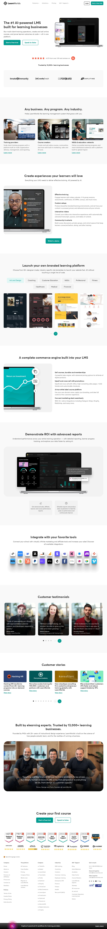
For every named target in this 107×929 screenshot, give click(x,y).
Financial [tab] (67, 287)
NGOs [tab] (67, 280)
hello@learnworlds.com (96, 872)
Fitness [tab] (95, 280)
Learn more (8, 153)
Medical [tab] (54, 287)
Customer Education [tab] (50, 280)
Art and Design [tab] (15, 280)
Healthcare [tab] (40, 287)
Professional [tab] (80, 280)
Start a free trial (97, 3)
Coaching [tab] (31, 280)
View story (7, 693)
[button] (56, 334)
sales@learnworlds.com (96, 877)
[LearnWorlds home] (12, 3)
